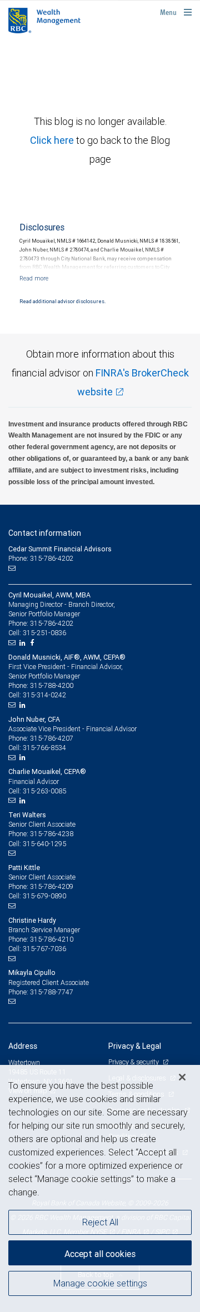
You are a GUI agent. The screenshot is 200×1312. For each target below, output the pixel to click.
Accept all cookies (100, 1253)
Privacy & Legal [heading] (134, 1046)
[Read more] (33, 278)
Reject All (100, 1222)
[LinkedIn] (23, 643)
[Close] (182, 1077)
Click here (53, 140)
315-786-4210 (51, 939)
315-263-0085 (44, 791)
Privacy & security (134, 1062)
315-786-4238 (51, 833)
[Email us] (13, 569)
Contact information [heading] (44, 533)
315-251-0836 (44, 632)
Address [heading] (22, 1046)
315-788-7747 (51, 992)
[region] (100, 1188)
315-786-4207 (51, 738)
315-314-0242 (44, 695)
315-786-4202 (51, 623)
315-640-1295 (44, 843)
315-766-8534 (44, 747)
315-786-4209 (51, 886)
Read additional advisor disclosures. (62, 301)
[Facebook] (33, 643)
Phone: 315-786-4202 (40, 558)
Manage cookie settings (100, 1283)
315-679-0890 (44, 896)
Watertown (24, 1062)
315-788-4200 (51, 685)
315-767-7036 (44, 948)
